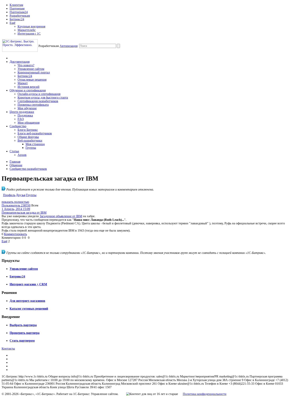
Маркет (23, 83)
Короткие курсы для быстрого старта (43, 97)
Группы (31, 147)
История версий (28, 86)
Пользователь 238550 (16, 205)
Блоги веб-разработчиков (35, 133)
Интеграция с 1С (29, 33)
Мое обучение (27, 108)
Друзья (20, 195)
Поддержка (25, 115)
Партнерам (17, 8)
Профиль (9, 195)
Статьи (14, 151)
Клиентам (16, 5)
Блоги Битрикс (28, 129)
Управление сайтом (31, 68)
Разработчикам (20, 15)
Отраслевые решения (32, 79)
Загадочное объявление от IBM (61, 216)
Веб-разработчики (30, 140)
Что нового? (26, 65)
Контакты (8, 348)
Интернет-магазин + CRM (28, 284)
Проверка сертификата (33, 104)
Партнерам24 (19, 12)
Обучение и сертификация (28, 90)
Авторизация (69, 46)
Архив (22, 154)
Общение (16, 165)
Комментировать (15, 234)
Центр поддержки (22, 111)
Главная (15, 161)
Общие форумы (28, 137)
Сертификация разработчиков (38, 101)
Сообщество (18, 126)
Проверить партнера (24, 332)
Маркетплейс (27, 30)
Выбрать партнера (23, 325)
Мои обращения (28, 122)
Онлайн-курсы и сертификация (39, 94)
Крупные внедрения (31, 26)
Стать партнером (22, 340)
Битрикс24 (17, 19)
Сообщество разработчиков (28, 168)
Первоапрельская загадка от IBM (24, 212)
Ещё (12, 22)
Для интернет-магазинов (27, 300)
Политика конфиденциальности (204, 394)
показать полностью (15, 201)
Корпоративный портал (34, 72)
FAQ (21, 119)
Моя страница (35, 144)
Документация (19, 61)
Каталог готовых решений (29, 308)
